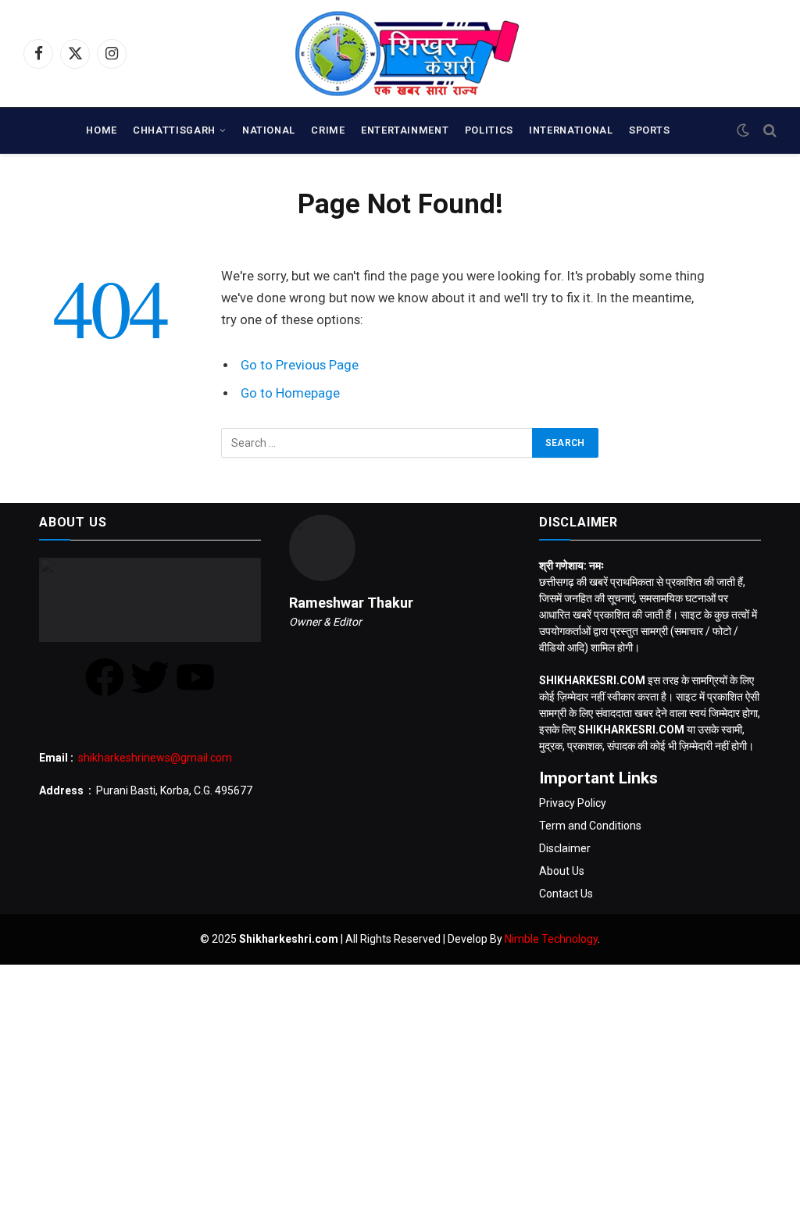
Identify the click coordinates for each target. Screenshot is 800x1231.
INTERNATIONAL (570, 130)
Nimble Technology (551, 939)
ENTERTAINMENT (404, 130)
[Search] (768, 130)
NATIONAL (268, 130)
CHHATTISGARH (174, 130)
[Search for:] (377, 443)
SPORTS (649, 130)
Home (101, 130)
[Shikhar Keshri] (400, 53)
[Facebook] (104, 677)
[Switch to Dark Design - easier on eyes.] (743, 130)
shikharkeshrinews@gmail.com (155, 757)
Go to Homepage (290, 393)
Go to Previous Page (300, 365)
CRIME (328, 130)
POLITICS (489, 130)
